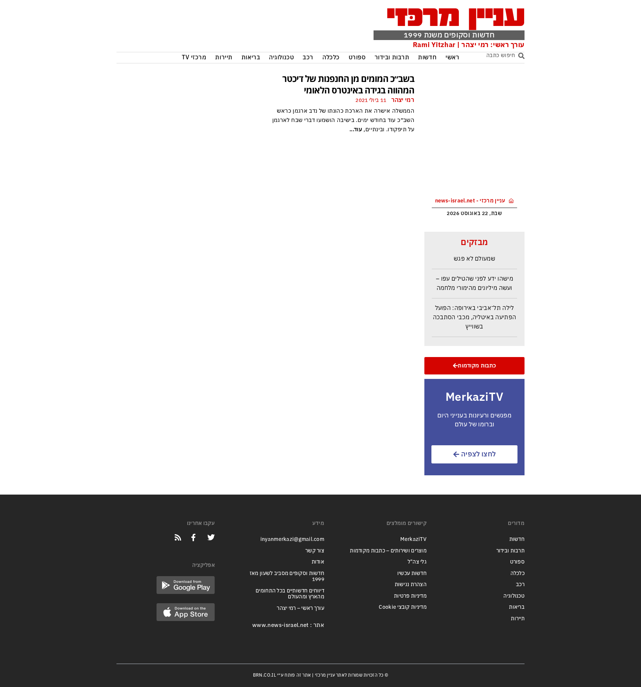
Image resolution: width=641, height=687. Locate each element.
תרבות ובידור (392, 57)
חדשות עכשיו (412, 573)
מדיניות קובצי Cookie (403, 607)
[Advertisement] (229, 27)
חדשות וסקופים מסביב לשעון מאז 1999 (287, 576)
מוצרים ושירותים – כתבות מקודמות (388, 550)
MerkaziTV (413, 539)
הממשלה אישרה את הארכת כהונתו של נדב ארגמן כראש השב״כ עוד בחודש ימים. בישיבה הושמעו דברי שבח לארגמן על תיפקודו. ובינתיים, (343, 120)
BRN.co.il (264, 675)
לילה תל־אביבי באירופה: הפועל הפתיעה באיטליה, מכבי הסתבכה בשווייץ (474, 314)
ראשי (452, 57)
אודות (318, 561)
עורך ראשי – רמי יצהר (300, 608)
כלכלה (331, 57)
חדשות (427, 57)
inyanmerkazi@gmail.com (292, 539)
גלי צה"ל (417, 561)
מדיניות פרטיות (410, 596)
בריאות (250, 57)
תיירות (223, 57)
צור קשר (314, 550)
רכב (308, 57)
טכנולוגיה (281, 57)
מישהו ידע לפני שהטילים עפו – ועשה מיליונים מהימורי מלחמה (474, 280)
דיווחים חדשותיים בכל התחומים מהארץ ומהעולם (290, 594)
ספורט (357, 57)
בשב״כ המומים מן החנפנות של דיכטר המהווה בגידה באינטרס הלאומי (348, 84)
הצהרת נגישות (411, 584)
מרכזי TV (194, 57)
